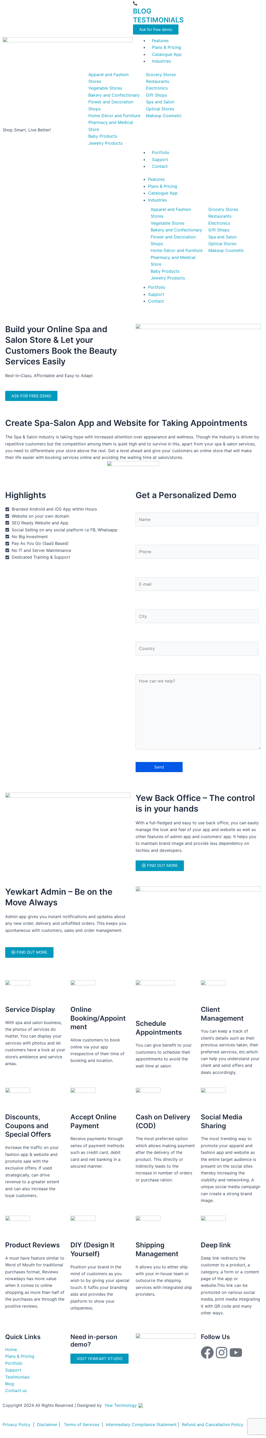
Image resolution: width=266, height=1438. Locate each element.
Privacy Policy (16, 1424)
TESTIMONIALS (158, 20)
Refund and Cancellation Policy (212, 1424)
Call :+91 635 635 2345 (163, 3)
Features (156, 179)
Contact (156, 301)
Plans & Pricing (162, 186)
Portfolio (156, 287)
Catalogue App (163, 193)
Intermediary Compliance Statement (140, 1424)
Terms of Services (82, 1424)
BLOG (142, 11)
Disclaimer (47, 1424)
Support (156, 294)
